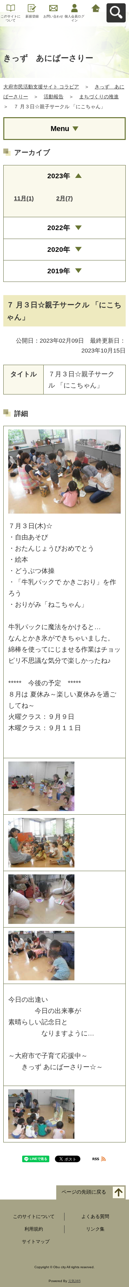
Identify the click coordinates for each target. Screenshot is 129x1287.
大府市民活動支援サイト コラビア (41, 86)
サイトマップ (36, 1241)
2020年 (58, 249)
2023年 (58, 176)
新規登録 (32, 16)
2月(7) (64, 198)
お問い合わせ (53, 16)
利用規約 (33, 1229)
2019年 (58, 271)
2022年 (58, 227)
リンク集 (95, 1229)
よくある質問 (95, 1216)
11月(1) (24, 198)
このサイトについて (11, 18)
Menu (60, 128)
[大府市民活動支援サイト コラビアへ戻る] (96, 7)
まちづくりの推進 (99, 96)
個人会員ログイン (74, 18)
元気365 (74, 1281)
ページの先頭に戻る (84, 1192)
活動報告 (54, 96)
